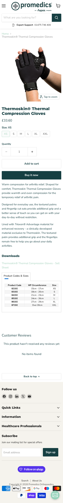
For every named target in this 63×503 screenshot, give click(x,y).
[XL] (36, 138)
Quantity (6, 144)
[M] (21, 138)
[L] (28, 138)
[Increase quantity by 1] (32, 151)
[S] (14, 138)
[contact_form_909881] (55, 495)
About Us (37, 480)
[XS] (6, 138)
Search (24, 480)
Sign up (50, 452)
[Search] (56, 18)
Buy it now (31, 175)
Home (5, 33)
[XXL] (46, 138)
